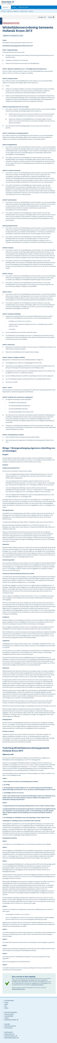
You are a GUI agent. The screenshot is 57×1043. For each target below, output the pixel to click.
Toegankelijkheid (8, 1016)
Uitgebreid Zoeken (23, 7)
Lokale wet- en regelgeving (12, 11)
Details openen (1, 21)
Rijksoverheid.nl (8, 1034)
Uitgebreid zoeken (24, 11)
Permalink (41, 17)
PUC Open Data (8, 1028)
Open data (7, 1024)
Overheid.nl (5, 7)
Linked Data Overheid (10, 1026)
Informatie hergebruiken (10, 1012)
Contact (6, 1002)
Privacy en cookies (9, 1014)
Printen (50, 17)
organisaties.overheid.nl (37, 985)
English (6, 1004)
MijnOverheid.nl (8, 1032)
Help (5, 1006)
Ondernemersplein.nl (9, 1036)
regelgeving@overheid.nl (18, 989)
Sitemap (6, 1018)
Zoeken (14, 7)
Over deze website (9, 1000)
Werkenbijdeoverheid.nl (10, 1037)
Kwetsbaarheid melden (10, 1019)
